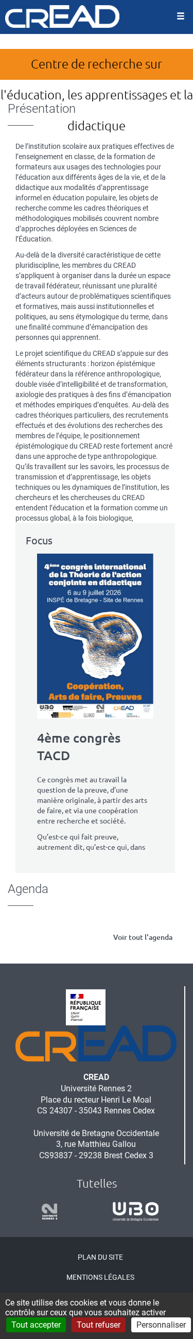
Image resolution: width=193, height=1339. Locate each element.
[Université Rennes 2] (46, 1211)
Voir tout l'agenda (142, 937)
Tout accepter (36, 1325)
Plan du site (100, 1257)
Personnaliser (161, 1325)
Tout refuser (98, 1325)
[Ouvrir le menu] (180, 17)
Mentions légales (100, 1277)
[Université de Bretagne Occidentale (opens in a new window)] (132, 1211)
